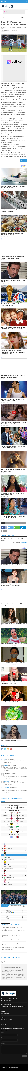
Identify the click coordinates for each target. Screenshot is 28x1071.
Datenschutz (4, 1067)
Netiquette (18, 1066)
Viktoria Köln (15, 523)
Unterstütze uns (15, 1069)
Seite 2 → (23, 160)
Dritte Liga (22, 523)
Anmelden (3, 1)
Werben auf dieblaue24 (13, 1067)
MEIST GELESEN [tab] (5, 924)
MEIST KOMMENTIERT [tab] (15, 924)
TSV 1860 (8, 523)
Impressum (23, 1066)
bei (15, 761)
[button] (4, 527)
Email (2, 1037)
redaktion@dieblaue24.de (6, 1019)
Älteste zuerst (24, 542)
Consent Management (6, 1069)
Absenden (24, 1055)
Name (2, 1032)
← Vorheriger (5, 17)
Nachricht (3, 1043)
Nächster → (23, 17)
